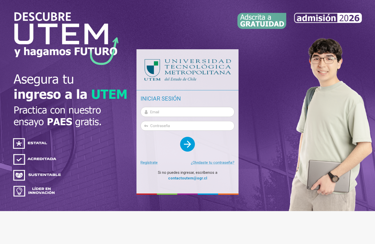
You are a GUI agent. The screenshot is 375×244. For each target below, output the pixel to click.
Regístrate (149, 162)
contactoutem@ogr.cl (187, 178)
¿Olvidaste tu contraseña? (212, 162)
